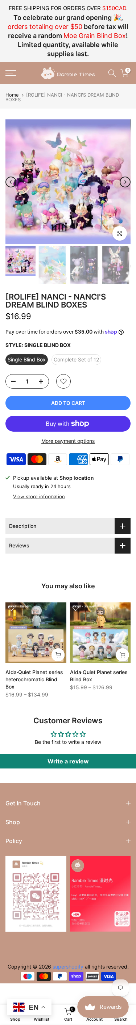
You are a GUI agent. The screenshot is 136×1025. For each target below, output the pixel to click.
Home (12, 95)
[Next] (125, 182)
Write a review (68, 761)
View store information (39, 496)
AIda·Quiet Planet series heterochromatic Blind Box (34, 679)
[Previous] (10, 182)
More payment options (68, 441)
